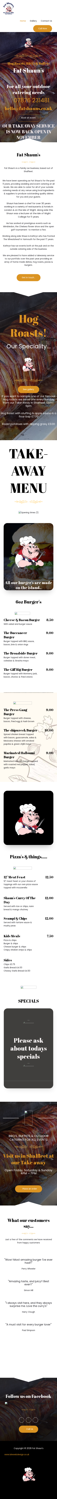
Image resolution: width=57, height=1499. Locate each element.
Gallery (33, 21)
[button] (42, 28)
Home (23, 21)
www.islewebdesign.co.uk (16, 1454)
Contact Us (46, 21)
